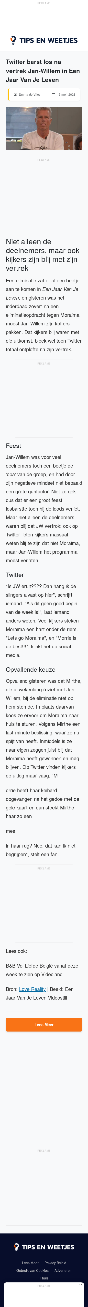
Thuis (44, 1278)
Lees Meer (44, 1024)
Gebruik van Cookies (32, 1270)
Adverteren (63, 1270)
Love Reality (32, 988)
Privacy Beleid (55, 1262)
